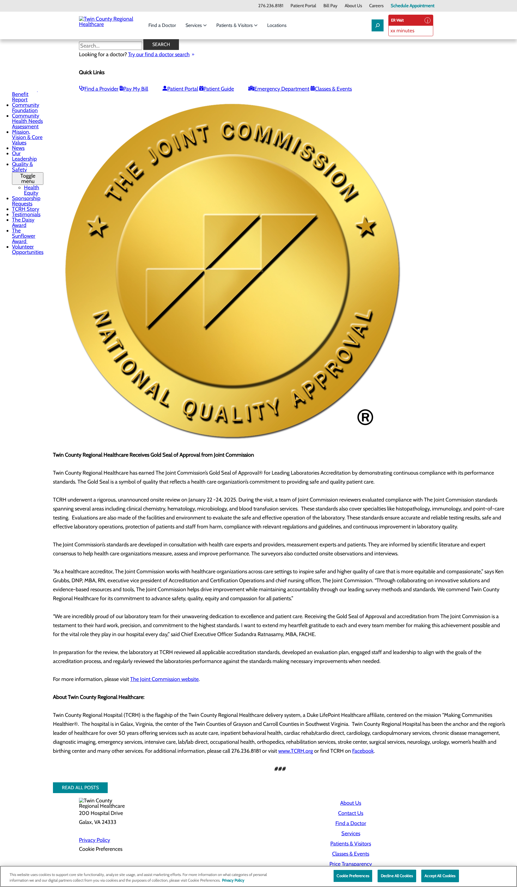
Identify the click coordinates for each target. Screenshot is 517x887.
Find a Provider (101, 89)
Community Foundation (25, 108)
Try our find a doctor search (159, 54)
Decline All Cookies (397, 875)
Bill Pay (330, 6)
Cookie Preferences (353, 875)
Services (194, 25)
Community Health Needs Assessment (27, 121)
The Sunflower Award (23, 236)
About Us (353, 6)
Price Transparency (350, 864)
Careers (376, 6)
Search (161, 44)
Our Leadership (24, 156)
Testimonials (26, 214)
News (18, 148)
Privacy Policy (94, 840)
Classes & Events (333, 89)
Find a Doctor (162, 25)
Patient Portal (303, 6)
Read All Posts (80, 787)
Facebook (363, 751)
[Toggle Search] (378, 25)
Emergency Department (281, 89)
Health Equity (31, 190)
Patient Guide (218, 89)
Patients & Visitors (235, 25)
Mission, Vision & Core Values (27, 137)
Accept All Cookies (440, 875)
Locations (277, 25)
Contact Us (350, 813)
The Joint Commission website (164, 679)
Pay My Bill (135, 89)
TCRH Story (25, 209)
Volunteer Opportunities (27, 249)
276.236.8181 (270, 6)
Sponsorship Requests (26, 201)
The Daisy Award (23, 222)
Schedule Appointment (412, 6)
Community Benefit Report (25, 94)
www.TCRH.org (295, 751)
